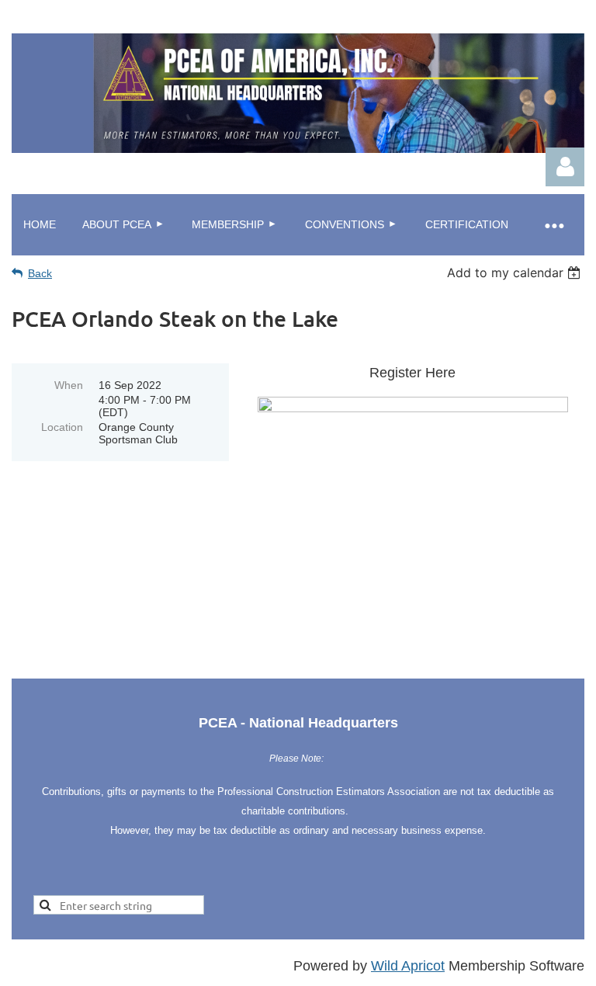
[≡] (553, 224)
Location (62, 427)
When (68, 385)
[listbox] (515, 272)
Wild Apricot (408, 966)
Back (40, 273)
